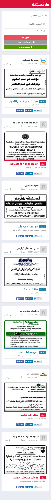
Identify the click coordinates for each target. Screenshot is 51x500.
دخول (26, 37)
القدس (6, 64)
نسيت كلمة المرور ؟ (24, 42)
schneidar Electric (29, 311)
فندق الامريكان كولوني (28, 248)
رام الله (6, 378)
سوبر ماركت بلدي (30, 60)
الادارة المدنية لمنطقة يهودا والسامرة (26, 437)
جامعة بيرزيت (33, 374)
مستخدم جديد (25, 47)
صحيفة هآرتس (32, 185)
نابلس (6, 440)
